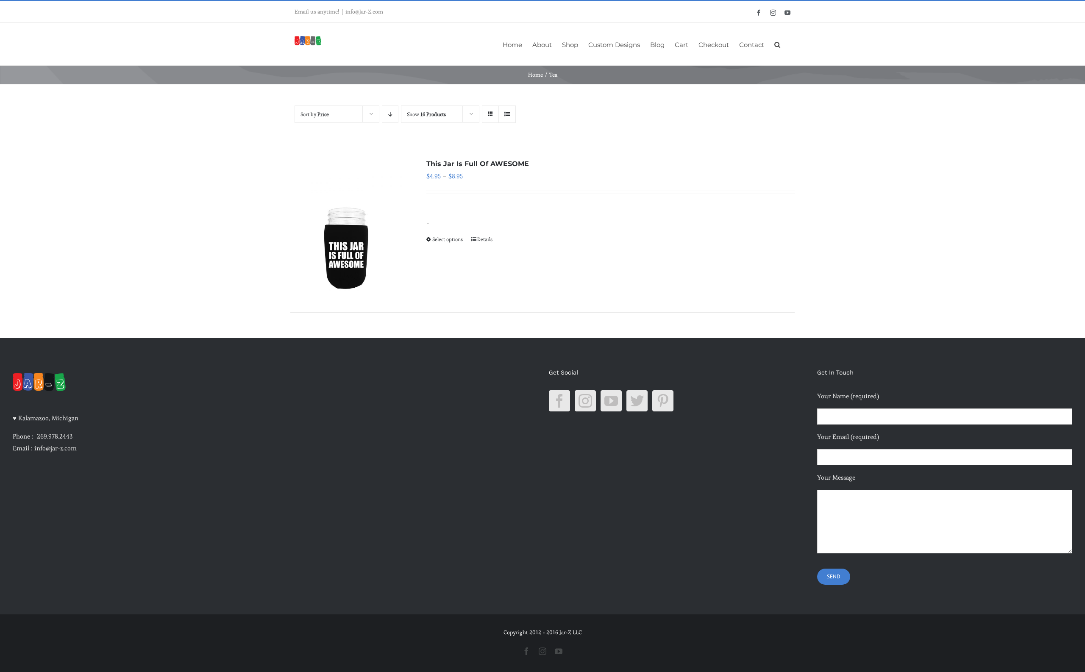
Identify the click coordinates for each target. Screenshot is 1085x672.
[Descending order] (390, 114)
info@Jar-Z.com (364, 11)
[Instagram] (585, 400)
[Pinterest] (662, 400)
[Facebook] (559, 400)
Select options (447, 239)
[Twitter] (637, 400)
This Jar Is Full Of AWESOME (477, 164)
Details (484, 239)
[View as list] (507, 114)
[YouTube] (611, 400)
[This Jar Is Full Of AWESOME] (348, 224)
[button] (777, 44)
